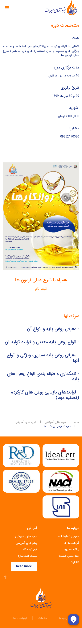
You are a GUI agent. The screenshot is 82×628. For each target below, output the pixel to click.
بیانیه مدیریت (70, 549)
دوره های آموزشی (55, 422)
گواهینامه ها (71, 543)
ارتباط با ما (20, 618)
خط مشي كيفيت (68, 555)
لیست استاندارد (27, 555)
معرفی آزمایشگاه (68, 536)
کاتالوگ (74, 562)
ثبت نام (41, 289)
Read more (24, 566)
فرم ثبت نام (30, 549)
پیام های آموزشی (26, 543)
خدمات (42, 618)
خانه (76, 422)
